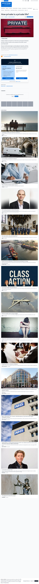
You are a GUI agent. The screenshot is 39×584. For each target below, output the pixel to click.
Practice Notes (15, 8)
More (25, 10)
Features (10, 8)
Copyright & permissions (7, 56)
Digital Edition (7, 10)
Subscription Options (14, 10)
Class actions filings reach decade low (9, 287)
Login (2, 0)
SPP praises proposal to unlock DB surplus (10, 210)
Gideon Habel (4, 38)
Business (19, 8)
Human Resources (9, 86)
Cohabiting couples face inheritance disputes (11, 132)
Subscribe (16, 96)
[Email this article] (32, 16)
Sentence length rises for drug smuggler (10, 313)
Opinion (7, 8)
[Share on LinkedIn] (27, 16)
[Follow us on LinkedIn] (25, 0)
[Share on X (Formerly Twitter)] (29, 16)
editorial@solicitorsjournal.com (13, 54)
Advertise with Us (21, 10)
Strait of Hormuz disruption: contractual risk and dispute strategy (15, 261)
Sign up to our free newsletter (34, 0)
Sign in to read (18, 81)
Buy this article (21, 78)
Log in (13, 96)
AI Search (2, 10)
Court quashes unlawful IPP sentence (9, 158)
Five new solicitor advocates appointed (9, 236)
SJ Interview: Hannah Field (7, 469)
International (24, 8)
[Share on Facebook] (30, 16)
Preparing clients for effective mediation (10, 364)
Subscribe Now (6, 0)
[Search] (37, 9)
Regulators (3, 86)
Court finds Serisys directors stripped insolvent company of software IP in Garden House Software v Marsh (19, 390)
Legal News (3, 8)
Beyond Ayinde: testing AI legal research (10, 184)
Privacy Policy (6, 582)
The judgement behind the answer (9, 495)
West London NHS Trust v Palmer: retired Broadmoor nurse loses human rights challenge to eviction (17, 417)
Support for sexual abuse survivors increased (11, 339)
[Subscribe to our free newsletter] (28, 0)
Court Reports (29, 8)
